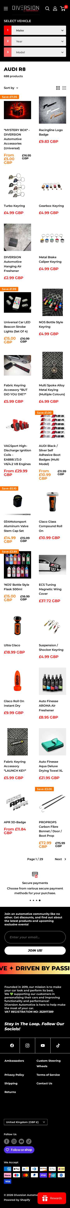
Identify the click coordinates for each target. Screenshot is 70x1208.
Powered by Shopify (17, 1199)
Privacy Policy (14, 1075)
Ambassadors (14, 1060)
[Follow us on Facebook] (6, 1141)
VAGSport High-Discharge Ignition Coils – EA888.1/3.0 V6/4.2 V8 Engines (17, 455)
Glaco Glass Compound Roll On (50, 526)
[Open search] (47, 8)
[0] (62, 8)
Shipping (11, 1083)
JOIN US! (35, 950)
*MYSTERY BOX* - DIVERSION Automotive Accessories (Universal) (17, 139)
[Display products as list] (64, 88)
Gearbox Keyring (51, 206)
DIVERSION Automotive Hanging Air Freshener (13, 264)
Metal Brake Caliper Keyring (50, 259)
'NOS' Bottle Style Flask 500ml (16, 587)
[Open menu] (6, 8)
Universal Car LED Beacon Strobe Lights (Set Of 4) (17, 326)
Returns (10, 1092)
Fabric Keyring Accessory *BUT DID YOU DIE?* (15, 389)
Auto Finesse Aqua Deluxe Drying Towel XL (51, 766)
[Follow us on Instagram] (14, 1141)
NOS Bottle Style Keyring (51, 324)
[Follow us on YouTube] (21, 1141)
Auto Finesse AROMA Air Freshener (48, 705)
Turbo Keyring (14, 206)
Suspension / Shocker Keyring (51, 647)
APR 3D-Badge (15, 822)
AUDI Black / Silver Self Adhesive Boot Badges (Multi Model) (49, 455)
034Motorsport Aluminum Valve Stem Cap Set (16, 526)
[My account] (55, 8)
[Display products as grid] (58, 88)
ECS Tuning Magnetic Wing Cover (50, 589)
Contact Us (44, 1083)
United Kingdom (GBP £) (22, 1122)
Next (58, 859)
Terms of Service (48, 1075)
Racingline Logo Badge (51, 132)
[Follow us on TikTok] (29, 1141)
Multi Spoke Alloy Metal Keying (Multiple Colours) (52, 389)
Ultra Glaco (12, 645)
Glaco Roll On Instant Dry (14, 703)
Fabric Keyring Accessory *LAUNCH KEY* (15, 766)
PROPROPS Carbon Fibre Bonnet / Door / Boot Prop (50, 829)
